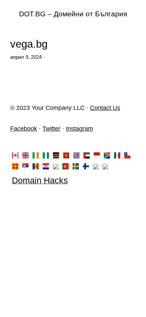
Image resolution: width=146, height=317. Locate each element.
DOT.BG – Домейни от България (73, 14)
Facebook (23, 128)
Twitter (51, 128)
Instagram (79, 128)
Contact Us (105, 107)
